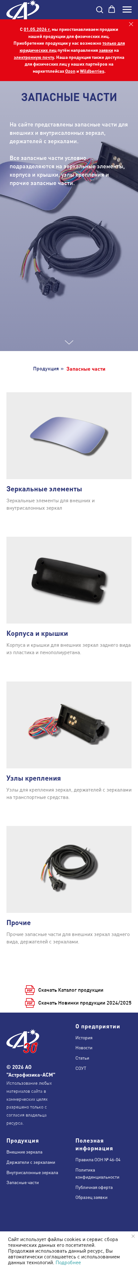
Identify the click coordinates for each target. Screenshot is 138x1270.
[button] (99, 9)
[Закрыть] (131, 24)
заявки (106, 50)
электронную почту (34, 57)
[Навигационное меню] (127, 9)
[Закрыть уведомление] (133, 1236)
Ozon (70, 71)
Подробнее (68, 1262)
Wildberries (92, 71)
